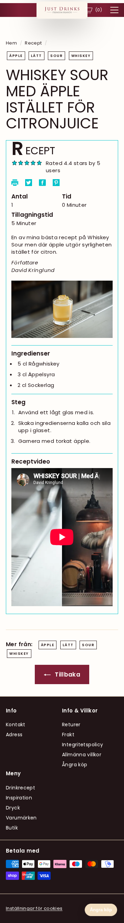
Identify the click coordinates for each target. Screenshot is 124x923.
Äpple (16, 55)
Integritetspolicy (82, 744)
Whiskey (81, 55)
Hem (11, 43)
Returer (71, 724)
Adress (14, 734)
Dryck (13, 807)
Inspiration (19, 797)
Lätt (36, 55)
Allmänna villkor (81, 754)
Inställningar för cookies (34, 908)
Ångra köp (74, 764)
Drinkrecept (20, 787)
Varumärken (21, 817)
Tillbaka (66, 674)
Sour (56, 55)
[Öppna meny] (114, 10)
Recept (33, 43)
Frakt (68, 734)
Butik (12, 827)
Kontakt (15, 724)
